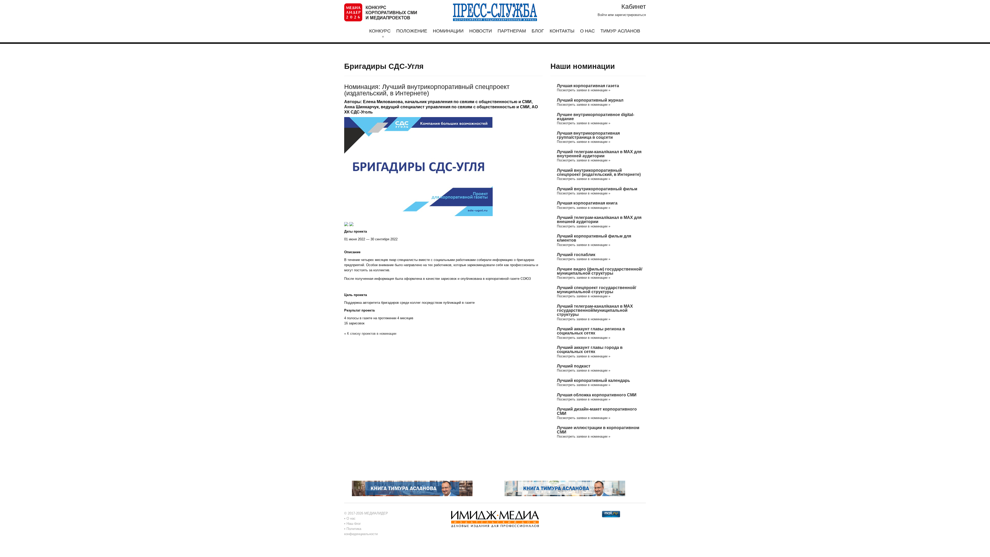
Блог (538, 31)
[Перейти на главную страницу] (380, 12)
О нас (587, 31)
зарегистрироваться (630, 15)
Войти (602, 15)
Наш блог (353, 524)
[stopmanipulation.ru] (565, 488)
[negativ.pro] (412, 488)
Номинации (448, 31)
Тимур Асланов (620, 31)
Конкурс (380, 31)
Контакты (562, 31)
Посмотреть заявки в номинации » (583, 90)
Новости (480, 31)
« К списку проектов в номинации (370, 333)
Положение (411, 31)
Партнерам (512, 31)
